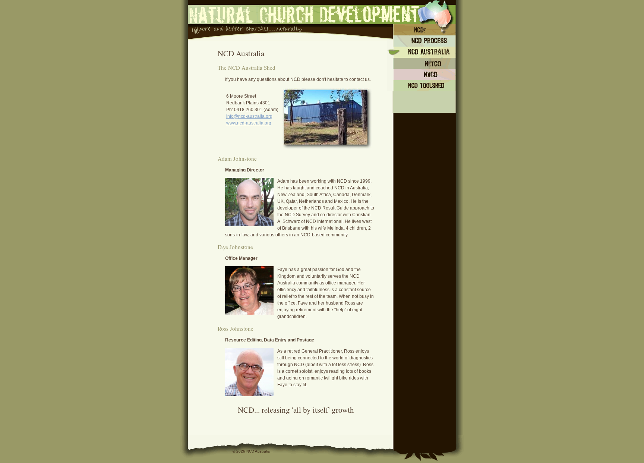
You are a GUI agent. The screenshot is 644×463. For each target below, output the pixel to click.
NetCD (421, 63)
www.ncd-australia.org (248, 123)
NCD (421, 29)
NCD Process (421, 41)
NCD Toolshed (421, 85)
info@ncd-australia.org (249, 116)
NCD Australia (421, 52)
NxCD (421, 74)
